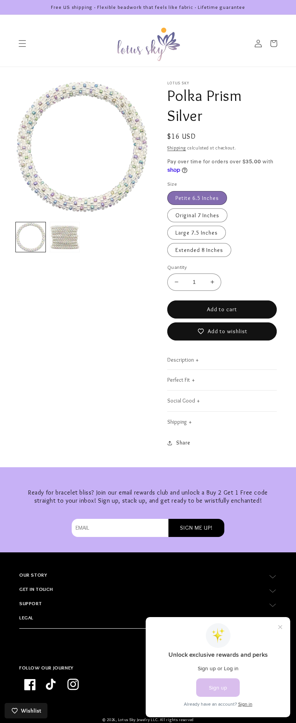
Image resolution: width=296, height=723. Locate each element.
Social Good (181, 400)
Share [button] (183, 442)
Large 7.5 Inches (196, 232)
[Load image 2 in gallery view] (65, 237)
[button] (22, 43)
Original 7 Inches (197, 215)
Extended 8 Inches (199, 250)
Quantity (177, 267)
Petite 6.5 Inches (197, 198)
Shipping (176, 148)
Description (180, 359)
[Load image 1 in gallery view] (30, 237)
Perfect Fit (178, 379)
